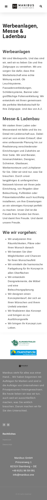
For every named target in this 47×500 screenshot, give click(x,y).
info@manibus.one (23, 474)
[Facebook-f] (4, 424)
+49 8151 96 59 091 (23, 470)
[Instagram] (8, 424)
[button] (6, 6)
